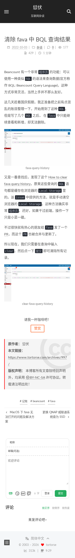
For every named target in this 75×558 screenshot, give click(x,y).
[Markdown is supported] (11, 493)
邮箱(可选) (13, 451)
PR (6, 234)
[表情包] (23, 493)
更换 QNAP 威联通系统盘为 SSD (56, 414)
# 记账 (24, 401)
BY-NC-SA (37, 377)
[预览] (28, 493)
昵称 (12, 442)
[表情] (17, 493)
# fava (51, 401)
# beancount (37, 401)
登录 (47, 493)
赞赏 (37, 328)
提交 (60, 493)
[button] (6, 11)
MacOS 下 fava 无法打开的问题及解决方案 (19, 417)
